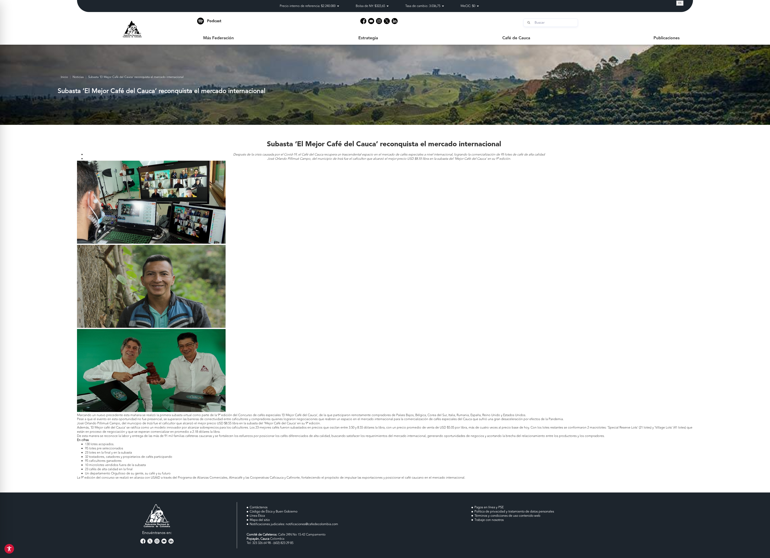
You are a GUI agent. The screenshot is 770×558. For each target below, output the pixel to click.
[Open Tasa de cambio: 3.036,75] (443, 6)
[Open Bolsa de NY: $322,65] (387, 6)
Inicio (64, 77)
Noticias (78, 77)
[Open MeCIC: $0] (477, 6)
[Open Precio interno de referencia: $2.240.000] (338, 6)
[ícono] (363, 21)
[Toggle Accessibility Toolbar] (9, 549)
